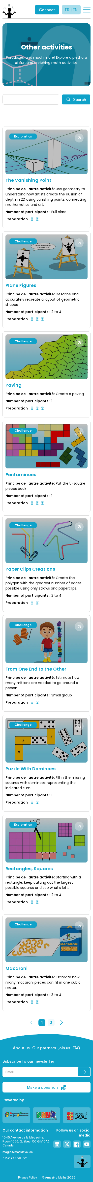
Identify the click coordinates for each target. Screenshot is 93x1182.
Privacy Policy (27, 1177)
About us (21, 1047)
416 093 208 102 (14, 1158)
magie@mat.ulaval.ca (17, 1152)
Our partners (44, 1047)
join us (64, 1047)
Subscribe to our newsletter (28, 1061)
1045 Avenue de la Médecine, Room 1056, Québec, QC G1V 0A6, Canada (26, 1141)
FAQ (76, 1047)
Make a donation (42, 1087)
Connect (47, 9)
